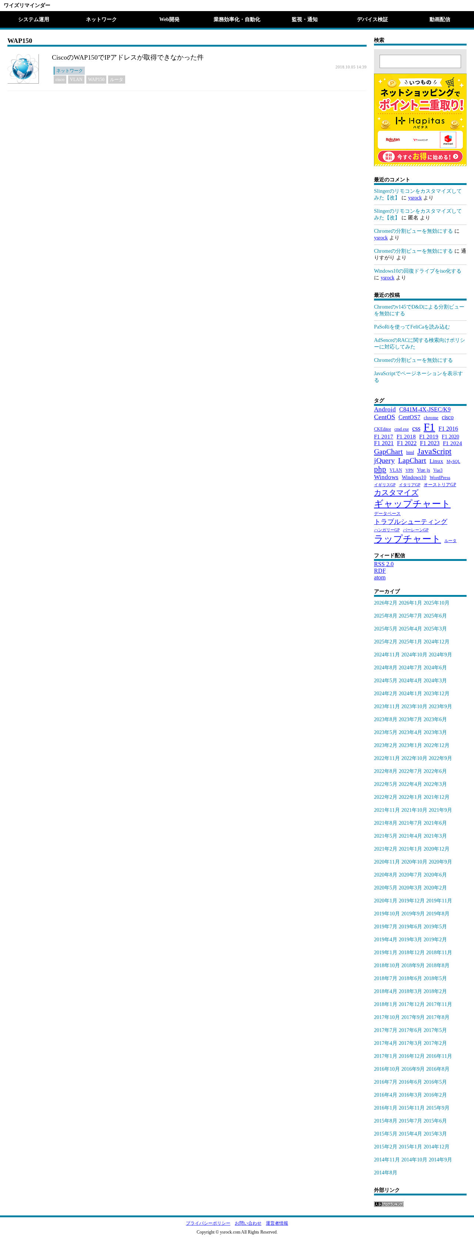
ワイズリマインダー (27, 5)
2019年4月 (385, 939)
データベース (387, 513)
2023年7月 (410, 719)
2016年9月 (413, 1069)
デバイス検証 (372, 19)
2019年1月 (385, 952)
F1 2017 (383, 436)
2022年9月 (440, 758)
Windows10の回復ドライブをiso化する (417, 271)
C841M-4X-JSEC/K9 (425, 409)
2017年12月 (412, 1004)
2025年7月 (410, 616)
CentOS (384, 417)
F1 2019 (428, 436)
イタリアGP (409, 485)
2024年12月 (437, 642)
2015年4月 (410, 1134)
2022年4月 (410, 784)
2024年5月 (385, 680)
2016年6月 (410, 1082)
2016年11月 (439, 1056)
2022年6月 (435, 771)
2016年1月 (385, 1108)
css (416, 428)
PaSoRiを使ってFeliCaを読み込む (412, 327)
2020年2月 (435, 888)
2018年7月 (385, 978)
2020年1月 (385, 901)
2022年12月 (437, 745)
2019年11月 (439, 901)
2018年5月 (435, 978)
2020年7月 (410, 875)
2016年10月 (387, 1069)
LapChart (412, 460)
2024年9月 (440, 654)
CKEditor (382, 429)
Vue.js (423, 470)
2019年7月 (385, 926)
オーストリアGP (440, 484)
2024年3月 (435, 680)
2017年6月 (410, 1030)
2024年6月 (435, 667)
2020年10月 (414, 862)
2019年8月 (438, 913)
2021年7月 (410, 823)
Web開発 (169, 19)
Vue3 (438, 470)
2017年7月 (385, 1030)
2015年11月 (412, 1108)
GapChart (388, 451)
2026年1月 (410, 603)
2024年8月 (385, 667)
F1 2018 (406, 436)
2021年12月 (437, 797)
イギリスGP (384, 485)
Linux (436, 461)
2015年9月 (438, 1108)
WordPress (440, 477)
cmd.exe (401, 429)
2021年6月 (435, 823)
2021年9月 (440, 810)
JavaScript (434, 451)
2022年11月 (387, 758)
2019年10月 (387, 913)
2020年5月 (385, 888)
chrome (431, 417)
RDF (380, 571)
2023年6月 (435, 719)
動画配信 (440, 19)
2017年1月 (385, 1056)
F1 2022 (407, 443)
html (410, 452)
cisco (60, 79)
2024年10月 (414, 654)
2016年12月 (412, 1056)
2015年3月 (435, 1134)
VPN (409, 470)
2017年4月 (385, 1043)
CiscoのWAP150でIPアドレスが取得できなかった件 (128, 57)
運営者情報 (277, 1223)
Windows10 (414, 477)
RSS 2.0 (384, 564)
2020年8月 (385, 875)
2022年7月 (410, 771)
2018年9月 (413, 965)
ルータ (116, 79)
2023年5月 (385, 732)
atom (379, 577)
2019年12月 (412, 901)
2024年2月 (385, 693)
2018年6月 (410, 978)
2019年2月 (435, 939)
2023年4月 (410, 732)
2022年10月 (414, 758)
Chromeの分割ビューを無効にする (413, 231)
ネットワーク (101, 19)
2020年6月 (435, 875)
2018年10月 (387, 965)
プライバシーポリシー (208, 1223)
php (380, 469)
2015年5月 (385, 1134)
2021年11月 (387, 810)
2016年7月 (385, 1082)
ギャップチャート (412, 504)
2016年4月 (385, 1095)
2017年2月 (435, 1043)
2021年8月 (385, 823)
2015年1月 (410, 1147)
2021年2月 (385, 849)
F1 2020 (450, 437)
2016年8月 (438, 1069)
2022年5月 (385, 784)
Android (385, 409)
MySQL (453, 461)
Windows (386, 477)
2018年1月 (385, 1004)
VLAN (76, 79)
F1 (429, 427)
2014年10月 (414, 1160)
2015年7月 (410, 1121)
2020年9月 (440, 862)
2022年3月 (435, 784)
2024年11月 (387, 654)
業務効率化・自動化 (237, 19)
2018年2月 (435, 991)
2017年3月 (410, 1043)
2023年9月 (440, 706)
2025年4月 (410, 629)
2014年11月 (387, 1160)
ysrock (415, 198)
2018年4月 (385, 991)
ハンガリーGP (387, 530)
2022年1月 (410, 797)
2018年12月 (412, 952)
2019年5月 (435, 926)
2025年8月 (385, 616)
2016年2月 (435, 1095)
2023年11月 (387, 706)
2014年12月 (437, 1147)
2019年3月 (410, 939)
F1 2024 (452, 443)
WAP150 (96, 79)
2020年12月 (437, 849)
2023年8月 (385, 719)
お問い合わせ (248, 1223)
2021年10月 (414, 810)
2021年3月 (435, 836)
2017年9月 (413, 1017)
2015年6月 (435, 1121)
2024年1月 (410, 693)
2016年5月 (435, 1082)
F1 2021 (384, 443)
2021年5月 (385, 836)
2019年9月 (413, 913)
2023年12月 (437, 693)
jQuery (384, 460)
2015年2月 (385, 1147)
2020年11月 (387, 862)
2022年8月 (385, 771)
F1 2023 (430, 443)
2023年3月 (435, 732)
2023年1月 (410, 745)
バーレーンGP (415, 530)
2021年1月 (410, 849)
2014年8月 (385, 1172)
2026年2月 (385, 603)
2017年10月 (387, 1017)
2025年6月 (435, 616)
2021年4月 (410, 836)
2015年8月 (385, 1121)
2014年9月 (440, 1160)
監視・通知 (305, 19)
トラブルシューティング (410, 521)
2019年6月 (410, 926)
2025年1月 (410, 642)
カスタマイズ (396, 492)
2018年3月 (410, 991)
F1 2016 (448, 428)
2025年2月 (385, 642)
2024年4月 (410, 680)
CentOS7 (409, 417)
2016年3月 (410, 1095)
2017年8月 (438, 1017)
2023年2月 (385, 745)
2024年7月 (410, 667)
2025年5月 (385, 629)
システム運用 (33, 19)
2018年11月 (439, 952)
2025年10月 (437, 603)
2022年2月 (385, 797)
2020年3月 (410, 888)
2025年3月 (435, 629)
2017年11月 (439, 1004)
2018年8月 (438, 965)
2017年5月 (435, 1030)
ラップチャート (407, 539)
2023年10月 (414, 706)
